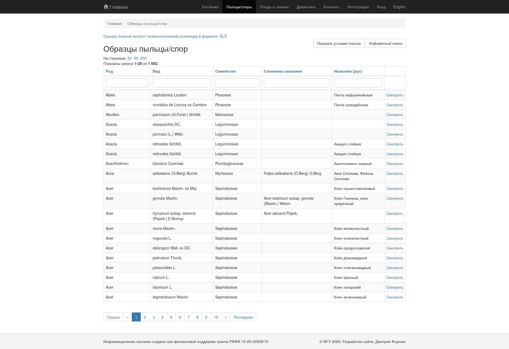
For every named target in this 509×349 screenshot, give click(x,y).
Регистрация (358, 6)
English (399, 6)
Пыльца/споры (239, 6)
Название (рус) (348, 71)
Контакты (331, 6)
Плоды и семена (274, 6)
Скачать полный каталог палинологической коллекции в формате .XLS (165, 36)
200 (143, 58)
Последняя (243, 317)
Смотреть (395, 94)
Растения (210, 6)
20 (130, 58)
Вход (381, 6)
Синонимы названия (283, 71)
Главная (118, 6)
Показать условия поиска (339, 43)
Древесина (306, 6)
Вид (156, 71)
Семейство (225, 71)
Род (109, 71)
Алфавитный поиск (385, 43)
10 (216, 317)
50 (136, 58)
